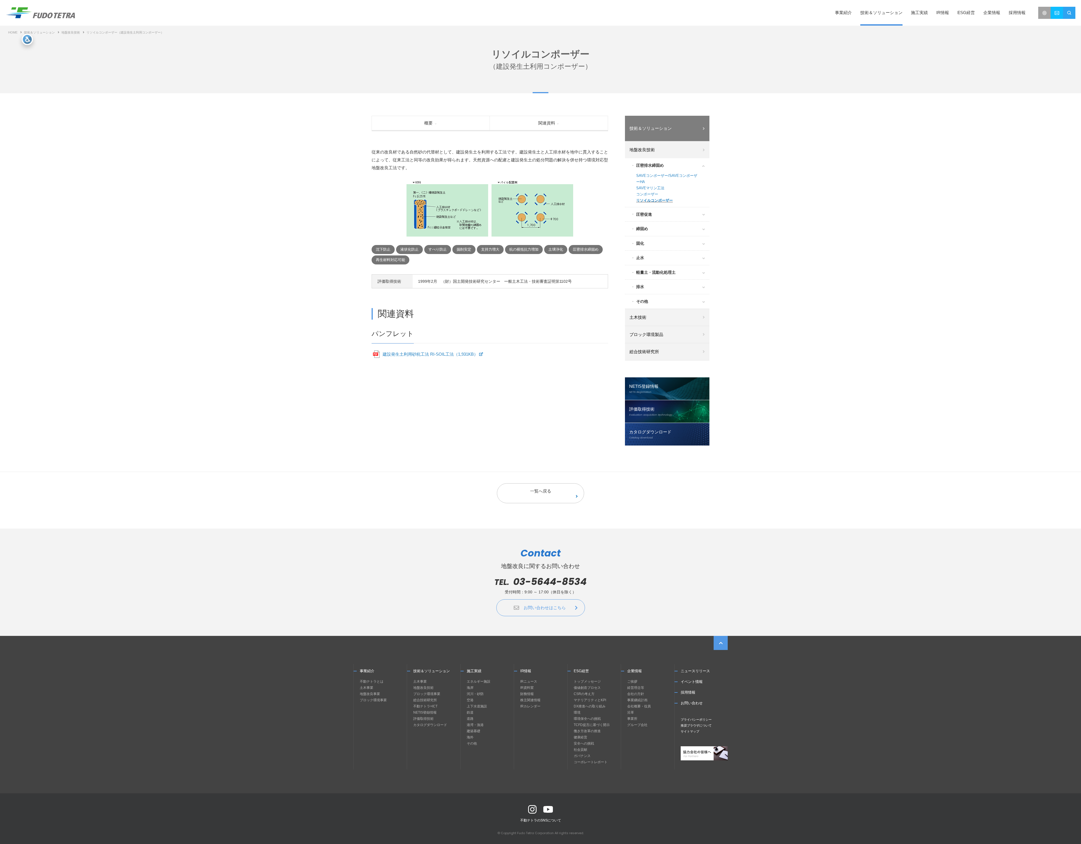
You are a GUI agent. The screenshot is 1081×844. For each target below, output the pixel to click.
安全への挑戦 (584, 743)
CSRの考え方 (584, 694)
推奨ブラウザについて (696, 725)
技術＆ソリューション (39, 32)
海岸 (470, 688)
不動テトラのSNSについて (540, 820)
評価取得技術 (423, 719)
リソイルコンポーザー (654, 200)
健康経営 (580, 737)
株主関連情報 (530, 700)
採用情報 (1017, 12)
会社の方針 (635, 694)
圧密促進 (644, 214)
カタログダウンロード (430, 725)
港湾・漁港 (475, 725)
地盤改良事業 (370, 694)
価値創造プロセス (587, 688)
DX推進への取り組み (590, 706)
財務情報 (527, 694)
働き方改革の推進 (587, 731)
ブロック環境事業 (373, 700)
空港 (470, 700)
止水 (640, 257)
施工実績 (919, 12)
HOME (12, 32)
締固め (642, 228)
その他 (642, 301)
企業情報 (634, 671)
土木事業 (366, 688)
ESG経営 (581, 671)
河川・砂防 (475, 694)
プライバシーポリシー (696, 719)
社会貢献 (580, 750)
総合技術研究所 (425, 700)
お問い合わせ (692, 703)
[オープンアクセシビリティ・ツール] (27, 39)
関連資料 (546, 123)
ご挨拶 (632, 681)
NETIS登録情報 (425, 712)
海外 (470, 737)
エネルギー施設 (478, 681)
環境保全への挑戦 (587, 719)
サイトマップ (690, 731)
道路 (470, 719)
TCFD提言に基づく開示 (592, 725)
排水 (640, 286)
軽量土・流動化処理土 (656, 272)
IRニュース (528, 681)
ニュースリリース (695, 671)
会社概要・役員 (639, 706)
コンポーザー (647, 194)
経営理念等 (635, 688)
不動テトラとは (371, 681)
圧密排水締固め (650, 165)
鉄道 (470, 712)
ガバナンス (582, 756)
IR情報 (525, 671)
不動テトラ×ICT (425, 706)
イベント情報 (692, 682)
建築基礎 (473, 731)
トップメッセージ (587, 681)
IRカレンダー (530, 706)
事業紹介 (367, 671)
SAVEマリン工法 (650, 188)
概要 (428, 123)
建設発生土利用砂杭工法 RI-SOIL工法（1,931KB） (430, 354)
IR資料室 (527, 688)
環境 (577, 712)
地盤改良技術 (70, 32)
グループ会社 (637, 725)
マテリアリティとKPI (590, 700)
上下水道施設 (477, 706)
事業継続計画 (637, 700)
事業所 (632, 719)
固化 (640, 243)
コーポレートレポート (590, 762)
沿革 (630, 712)
